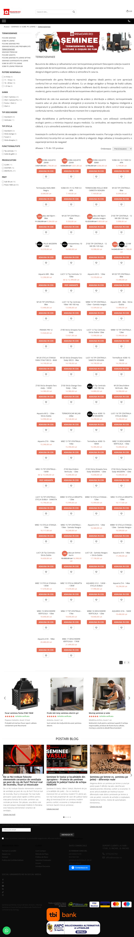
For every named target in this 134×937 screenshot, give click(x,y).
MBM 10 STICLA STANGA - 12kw (96, 498)
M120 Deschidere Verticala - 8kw (121, 386)
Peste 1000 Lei (9, 185)
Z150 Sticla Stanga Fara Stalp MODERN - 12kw (121, 470)
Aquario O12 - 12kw (96, 525)
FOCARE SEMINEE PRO (10, 43)
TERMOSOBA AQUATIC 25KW (71, 161)
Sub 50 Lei (8, 181)
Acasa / (7, 26)
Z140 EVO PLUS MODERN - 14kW (46, 244)
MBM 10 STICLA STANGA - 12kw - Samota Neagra (121, 526)
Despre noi (6, 854)
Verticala (7, 120)
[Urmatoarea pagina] (128, 662)
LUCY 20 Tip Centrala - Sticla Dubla (46, 553)
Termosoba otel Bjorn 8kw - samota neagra (96, 216)
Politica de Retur (41, 857)
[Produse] (4, 22)
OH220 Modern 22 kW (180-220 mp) (121, 244)
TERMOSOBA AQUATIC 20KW (46, 161)
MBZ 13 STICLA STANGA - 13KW (46, 584)
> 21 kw (7, 86)
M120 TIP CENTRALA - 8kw (121, 189)
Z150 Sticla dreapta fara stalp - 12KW (46, 386)
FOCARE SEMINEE (9, 38)
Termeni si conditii (9, 851)
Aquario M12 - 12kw (96, 274)
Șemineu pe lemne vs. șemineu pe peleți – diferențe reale (109, 778)
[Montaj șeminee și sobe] (109, 694)
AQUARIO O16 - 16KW (121, 611)
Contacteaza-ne (81, 868)
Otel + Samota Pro (11, 100)
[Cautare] (73, 12)
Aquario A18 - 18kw (46, 639)
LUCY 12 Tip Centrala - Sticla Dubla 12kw (96, 331)
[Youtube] (3, 886)
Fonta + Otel (9, 103)
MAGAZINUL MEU (10, 845)
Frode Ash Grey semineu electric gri (63, 713)
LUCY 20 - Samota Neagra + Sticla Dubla (96, 553)
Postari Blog (67, 738)
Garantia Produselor (43, 860)
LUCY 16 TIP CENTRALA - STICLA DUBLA (121, 414)
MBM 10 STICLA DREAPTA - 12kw (71, 498)
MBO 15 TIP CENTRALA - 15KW (46, 470)
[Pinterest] (3, 883)
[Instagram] (3, 895)
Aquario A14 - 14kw (121, 552)
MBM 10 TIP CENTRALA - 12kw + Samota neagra (96, 303)
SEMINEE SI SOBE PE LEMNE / (24, 26)
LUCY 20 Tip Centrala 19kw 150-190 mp (96, 386)
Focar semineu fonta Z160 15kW (19, 713)
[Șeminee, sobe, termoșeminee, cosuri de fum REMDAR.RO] (83, 42)
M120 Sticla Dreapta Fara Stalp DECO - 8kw (71, 358)
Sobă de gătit (9, 154)
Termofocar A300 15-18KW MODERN (96, 414)
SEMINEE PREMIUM (9, 52)
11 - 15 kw (8, 80)
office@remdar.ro (113, 857)
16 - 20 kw (8, 83)
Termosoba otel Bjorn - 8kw (46, 216)
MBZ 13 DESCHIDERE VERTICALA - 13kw (121, 442)
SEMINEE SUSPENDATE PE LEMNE (15, 60)
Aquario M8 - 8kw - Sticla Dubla (121, 303)
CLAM (6, 164)
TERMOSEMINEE (8, 49)
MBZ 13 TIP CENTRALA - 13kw (71, 442)
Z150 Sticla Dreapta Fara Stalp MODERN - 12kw (96, 470)
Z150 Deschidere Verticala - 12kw (71, 470)
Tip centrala (8, 151)
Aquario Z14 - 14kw (121, 583)
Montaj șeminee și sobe (99, 713)
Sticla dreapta (9, 140)
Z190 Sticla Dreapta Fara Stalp (71, 331)
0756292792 (111, 853)
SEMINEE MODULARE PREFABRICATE (16, 46)
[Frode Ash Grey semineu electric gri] (67, 694)
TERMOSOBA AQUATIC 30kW (96, 161)
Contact (5, 857)
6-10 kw (7, 77)
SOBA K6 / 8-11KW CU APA (121, 161)
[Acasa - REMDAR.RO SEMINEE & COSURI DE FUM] (15, 11)
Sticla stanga (9, 134)
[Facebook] (3, 879)
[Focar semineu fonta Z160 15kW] (25, 694)
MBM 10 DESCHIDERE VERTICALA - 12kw (96, 612)
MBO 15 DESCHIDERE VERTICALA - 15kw (46, 612)
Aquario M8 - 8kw (46, 274)
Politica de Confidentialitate (72, 838)
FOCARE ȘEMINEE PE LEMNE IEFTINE (16, 58)
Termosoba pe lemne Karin (71, 553)
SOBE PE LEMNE (8, 41)
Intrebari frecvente (42, 866)
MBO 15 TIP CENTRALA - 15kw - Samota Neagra (71, 526)
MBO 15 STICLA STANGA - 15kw (46, 526)
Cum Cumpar (40, 851)
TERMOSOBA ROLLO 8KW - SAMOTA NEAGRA (96, 189)
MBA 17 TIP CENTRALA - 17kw (71, 612)
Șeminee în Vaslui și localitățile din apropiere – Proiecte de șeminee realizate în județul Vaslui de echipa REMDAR (66, 780)
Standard (8, 117)
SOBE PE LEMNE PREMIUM (12, 66)
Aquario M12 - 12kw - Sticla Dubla (46, 414)
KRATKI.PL (8, 171)
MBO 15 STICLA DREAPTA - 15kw (121, 498)
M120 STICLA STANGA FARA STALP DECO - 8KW (46, 358)
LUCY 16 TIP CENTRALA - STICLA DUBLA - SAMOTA (46, 498)
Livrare (38, 863)
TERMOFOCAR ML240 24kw (71, 414)
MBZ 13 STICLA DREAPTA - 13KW (71, 584)
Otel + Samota (9, 97)
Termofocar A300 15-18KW (121, 358)
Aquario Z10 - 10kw (46, 441)
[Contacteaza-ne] (129, 21)
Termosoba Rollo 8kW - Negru (46, 189)
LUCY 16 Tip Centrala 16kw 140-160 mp (71, 303)
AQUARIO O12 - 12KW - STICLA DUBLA (96, 584)
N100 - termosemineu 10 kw (71, 244)
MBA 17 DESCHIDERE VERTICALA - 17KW (71, 640)
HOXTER (7, 168)
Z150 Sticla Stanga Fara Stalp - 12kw (71, 386)
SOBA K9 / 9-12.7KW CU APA (71, 189)
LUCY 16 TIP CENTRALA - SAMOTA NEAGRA (96, 358)
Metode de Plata (41, 854)
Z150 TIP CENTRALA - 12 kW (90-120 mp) (121, 216)
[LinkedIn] (3, 889)
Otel (6, 106)
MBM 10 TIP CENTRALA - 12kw (121, 331)
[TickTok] (3, 892)
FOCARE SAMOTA (8, 55)
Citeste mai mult (9, 814)
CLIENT (38, 845)
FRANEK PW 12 (46, 330)
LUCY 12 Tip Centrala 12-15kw (71, 275)
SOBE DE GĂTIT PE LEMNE (12, 63)
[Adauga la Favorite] (46, 177)
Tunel (6, 137)
